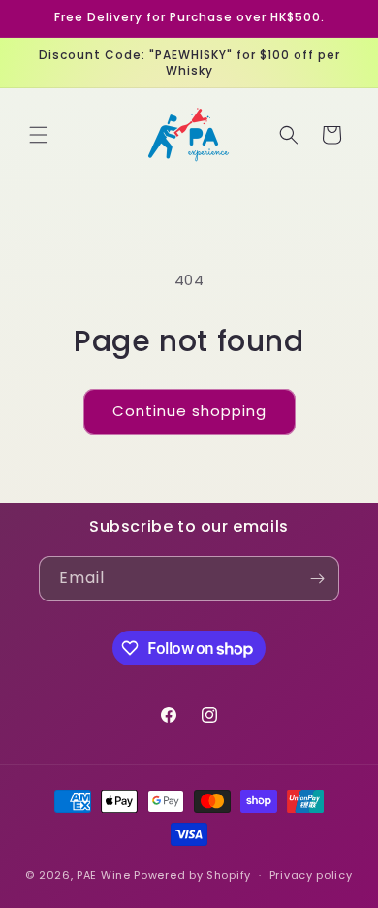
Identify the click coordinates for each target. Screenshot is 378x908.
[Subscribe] (317, 578)
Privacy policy (311, 875)
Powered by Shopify (192, 875)
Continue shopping (189, 411)
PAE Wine (104, 875)
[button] (38, 135)
